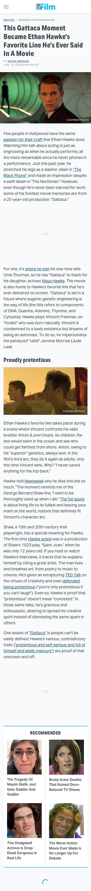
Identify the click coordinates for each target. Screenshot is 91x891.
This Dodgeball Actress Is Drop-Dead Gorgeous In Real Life (22, 850)
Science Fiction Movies (37, 20)
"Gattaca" (37, 632)
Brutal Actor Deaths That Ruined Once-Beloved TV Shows (65, 784)
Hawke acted (39, 538)
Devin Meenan (18, 61)
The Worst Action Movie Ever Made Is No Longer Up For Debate (65, 850)
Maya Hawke (53, 280)
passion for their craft (23, 139)
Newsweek (34, 481)
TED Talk (73, 574)
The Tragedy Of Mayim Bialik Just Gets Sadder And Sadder (21, 787)
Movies (9, 20)
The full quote (72, 499)
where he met (37, 268)
